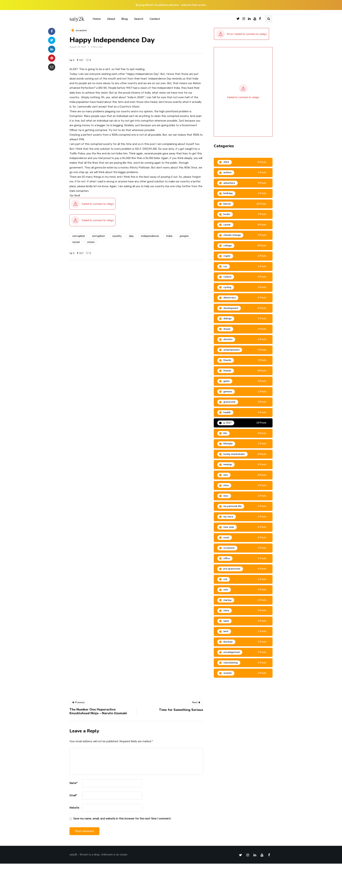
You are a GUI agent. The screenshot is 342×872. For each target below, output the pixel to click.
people (184, 236)
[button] (241, 34)
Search (138, 19)
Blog (124, 19)
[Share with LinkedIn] (51, 49)
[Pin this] (51, 58)
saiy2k (76, 19)
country (117, 236)
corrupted (78, 236)
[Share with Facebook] (51, 31)
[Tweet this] (51, 40)
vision (91, 242)
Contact (155, 19)
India (169, 236)
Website (74, 807)
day (131, 236)
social (76, 242)
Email (73, 795)
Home (97, 19)
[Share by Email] (51, 67)
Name (73, 783)
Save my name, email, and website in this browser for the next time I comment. (122, 818)
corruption (98, 236)
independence (150, 236)
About (111, 19)
